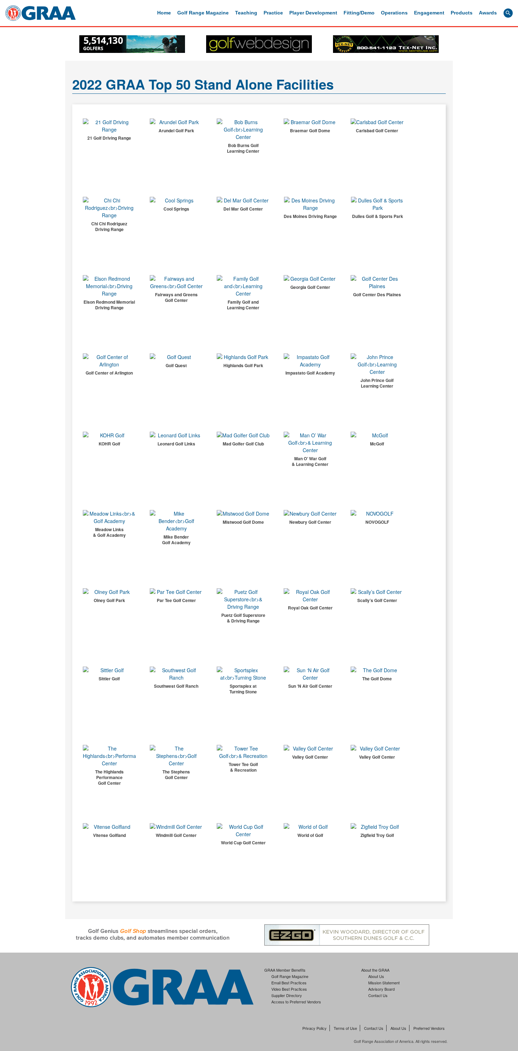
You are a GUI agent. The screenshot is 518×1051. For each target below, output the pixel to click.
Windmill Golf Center (176, 835)
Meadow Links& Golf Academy (109, 532)
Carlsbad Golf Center (377, 130)
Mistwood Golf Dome (243, 522)
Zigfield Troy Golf (377, 835)
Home (164, 13)
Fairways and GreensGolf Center (176, 297)
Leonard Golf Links (176, 444)
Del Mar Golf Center (243, 209)
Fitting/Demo (359, 13)
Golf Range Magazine (203, 13)
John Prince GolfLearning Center (377, 383)
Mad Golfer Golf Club (243, 444)
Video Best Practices (289, 989)
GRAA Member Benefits (285, 970)
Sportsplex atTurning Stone (243, 689)
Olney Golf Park (109, 600)
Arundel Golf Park (176, 130)
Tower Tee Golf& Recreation (243, 767)
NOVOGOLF (377, 522)
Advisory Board (381, 989)
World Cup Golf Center (243, 842)
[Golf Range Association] (40, 13)
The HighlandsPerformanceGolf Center (109, 777)
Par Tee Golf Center (176, 600)
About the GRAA (375, 970)
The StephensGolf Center (176, 774)
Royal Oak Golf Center (310, 608)
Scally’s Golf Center (377, 600)
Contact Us (378, 995)
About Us (376, 976)
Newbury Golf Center (310, 522)
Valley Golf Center (310, 757)
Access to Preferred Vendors (296, 1001)
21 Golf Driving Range (109, 138)
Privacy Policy (314, 1028)
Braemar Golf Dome (310, 130)
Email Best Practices (289, 982)
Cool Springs (176, 209)
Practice (273, 13)
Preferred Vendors (429, 1028)
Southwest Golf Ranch (176, 686)
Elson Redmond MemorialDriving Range (109, 305)
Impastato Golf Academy (310, 373)
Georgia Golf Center (310, 287)
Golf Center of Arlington (109, 373)
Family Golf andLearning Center (243, 305)
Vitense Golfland (109, 835)
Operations (394, 13)
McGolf (377, 444)
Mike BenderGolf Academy (176, 540)
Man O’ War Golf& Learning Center (310, 461)
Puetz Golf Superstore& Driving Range (243, 618)
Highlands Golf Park (243, 365)
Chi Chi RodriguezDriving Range (109, 226)
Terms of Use (345, 1028)
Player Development (313, 13)
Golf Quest (176, 365)
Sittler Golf (109, 678)
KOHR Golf (109, 444)
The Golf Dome (377, 678)
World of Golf (310, 835)
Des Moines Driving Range (310, 216)
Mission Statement (384, 982)
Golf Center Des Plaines (377, 294)
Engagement (429, 13)
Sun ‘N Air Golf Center (310, 686)
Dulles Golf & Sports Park (377, 216)
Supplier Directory (286, 995)
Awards (488, 13)
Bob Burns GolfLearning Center (243, 148)
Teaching (246, 13)
